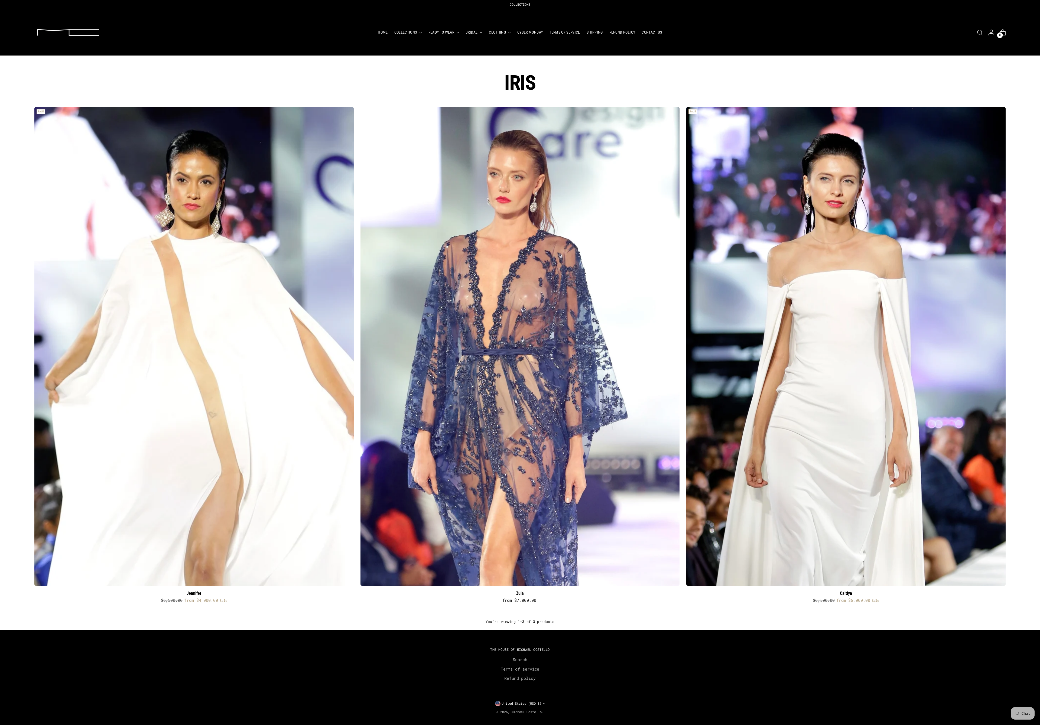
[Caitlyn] (846, 346)
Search (520, 659)
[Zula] (520, 346)
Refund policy (520, 678)
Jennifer (194, 593)
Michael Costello (527, 712)
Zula (520, 593)
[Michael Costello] (68, 32)
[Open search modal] (979, 32)
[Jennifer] (194, 346)
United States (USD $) (521, 703)
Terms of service (520, 669)
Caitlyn (846, 593)
